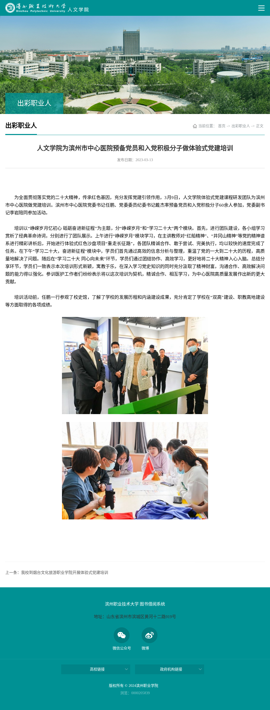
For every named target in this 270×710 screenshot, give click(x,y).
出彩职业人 (241, 126)
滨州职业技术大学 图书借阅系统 (135, 604)
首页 (221, 126)
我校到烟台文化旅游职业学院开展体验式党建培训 (64, 572)
